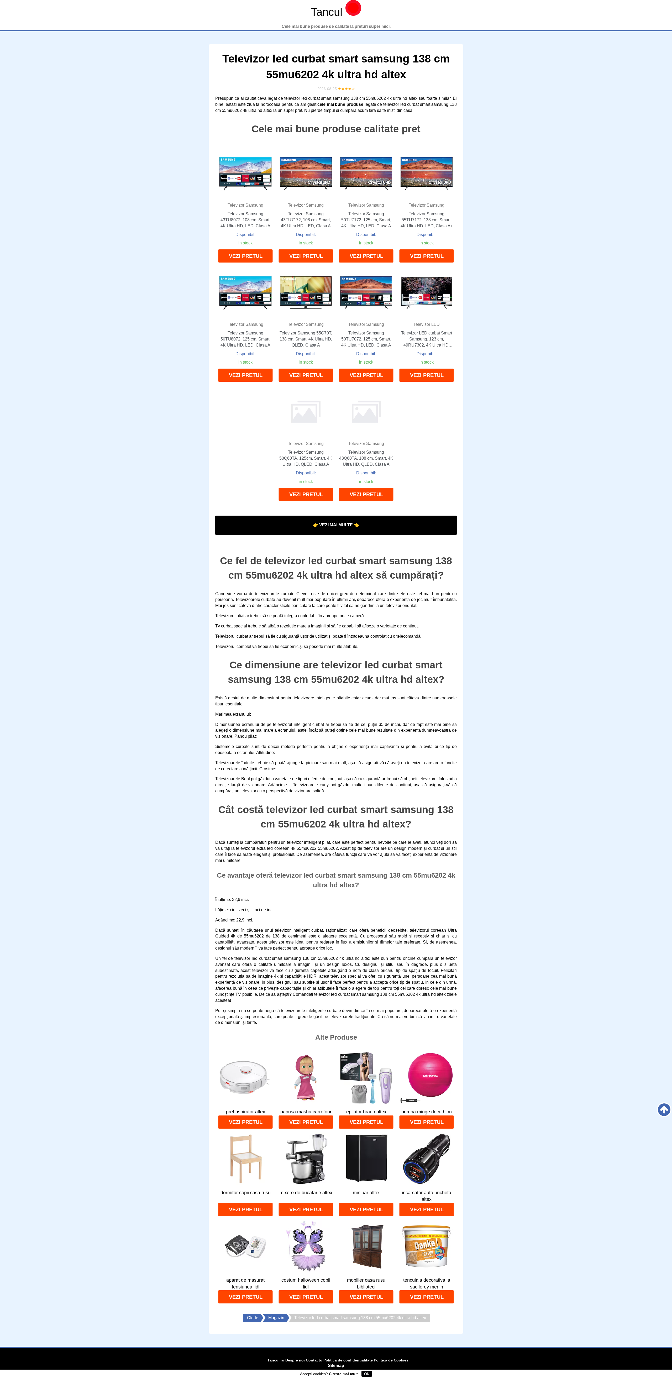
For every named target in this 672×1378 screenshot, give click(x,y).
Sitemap (336, 1365)
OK (366, 1374)
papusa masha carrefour (306, 1111)
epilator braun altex (366, 1111)
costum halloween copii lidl (305, 1283)
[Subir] (664, 1109)
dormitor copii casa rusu (245, 1192)
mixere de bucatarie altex (306, 1192)
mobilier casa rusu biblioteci (366, 1283)
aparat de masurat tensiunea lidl (245, 1283)
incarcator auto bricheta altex (426, 1196)
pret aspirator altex (245, 1111)
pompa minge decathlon (426, 1111)
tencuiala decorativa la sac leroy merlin (426, 1283)
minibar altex (366, 1192)
